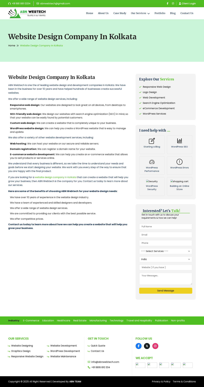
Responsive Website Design (27, 356)
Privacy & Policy (161, 381)
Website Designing (22, 345)
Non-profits (178, 320)
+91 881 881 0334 (20, 3)
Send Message (165, 290)
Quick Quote (98, 345)
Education (48, 320)
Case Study (119, 13)
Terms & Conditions (184, 381)
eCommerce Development (159, 108)
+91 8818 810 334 (100, 367)
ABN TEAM (75, 381)
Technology (117, 320)
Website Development (63, 345)
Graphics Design (20, 351)
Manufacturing (98, 320)
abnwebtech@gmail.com (55, 3)
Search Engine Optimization (159, 103)
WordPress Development (65, 351)
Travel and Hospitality (139, 320)
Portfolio (160, 13)
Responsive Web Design (157, 87)
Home (89, 13)
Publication (161, 320)
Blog (173, 13)
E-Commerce (31, 320)
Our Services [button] (139, 13)
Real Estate (79, 320)
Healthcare (63, 320)
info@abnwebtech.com (105, 362)
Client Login (189, 3)
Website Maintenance (63, 356)
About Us (103, 13)
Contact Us (186, 13)
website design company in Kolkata (55, 177)
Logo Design (150, 92)
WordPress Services (154, 113)
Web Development (154, 97)
